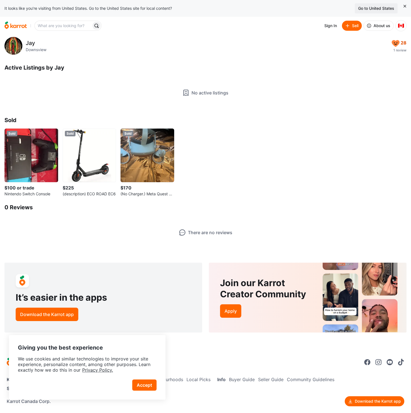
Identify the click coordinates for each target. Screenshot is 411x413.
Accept (144, 385)
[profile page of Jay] (13, 46)
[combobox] (63, 26)
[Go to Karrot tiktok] (401, 362)
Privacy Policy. (97, 370)
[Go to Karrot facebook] (367, 362)
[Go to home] (15, 26)
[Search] (96, 26)
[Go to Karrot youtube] (389, 362)
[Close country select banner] (405, 6)
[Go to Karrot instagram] (378, 362)
